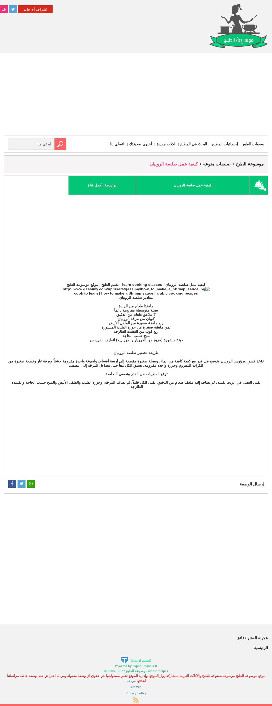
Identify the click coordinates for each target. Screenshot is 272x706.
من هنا (131, 681)
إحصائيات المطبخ (225, 144)
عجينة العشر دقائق (252, 637)
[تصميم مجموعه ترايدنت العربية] (136, 660)
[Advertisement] (136, 95)
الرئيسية (261, 647)
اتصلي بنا (117, 144)
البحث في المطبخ (193, 144)
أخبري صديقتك (140, 144)
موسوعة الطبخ (250, 163)
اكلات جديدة (166, 144)
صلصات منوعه (217, 163)
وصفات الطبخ (253, 144)
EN (4, 9)
